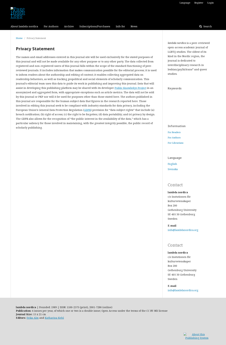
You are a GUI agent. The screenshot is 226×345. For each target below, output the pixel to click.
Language (185, 2)
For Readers (174, 132)
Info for (120, 26)
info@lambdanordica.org (183, 230)
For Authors (51, 26)
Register (198, 2)
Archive (69, 26)
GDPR (87, 110)
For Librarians (175, 142)
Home (19, 38)
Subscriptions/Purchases (94, 26)
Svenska (173, 169)
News (134, 26)
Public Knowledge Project (130, 88)
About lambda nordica (24, 26)
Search (207, 26)
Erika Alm (33, 317)
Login (210, 2)
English (172, 164)
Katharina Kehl (54, 317)
